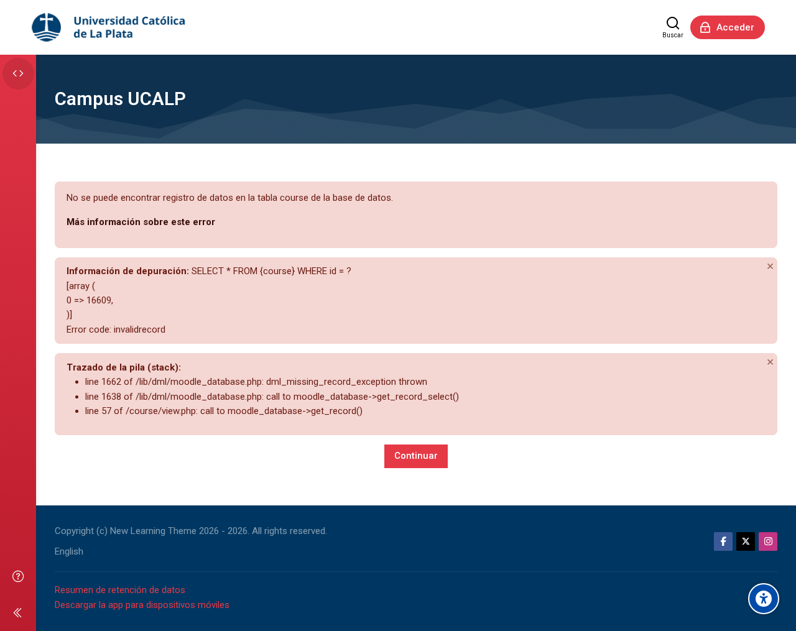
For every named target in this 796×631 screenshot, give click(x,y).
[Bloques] (18, 74)
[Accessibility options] (763, 598)
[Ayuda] (18, 576)
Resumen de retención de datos (120, 590)
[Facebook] (723, 541)
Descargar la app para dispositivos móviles (142, 604)
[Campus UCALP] (109, 27)
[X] (745, 541)
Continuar (416, 455)
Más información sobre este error (141, 222)
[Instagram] (768, 541)
